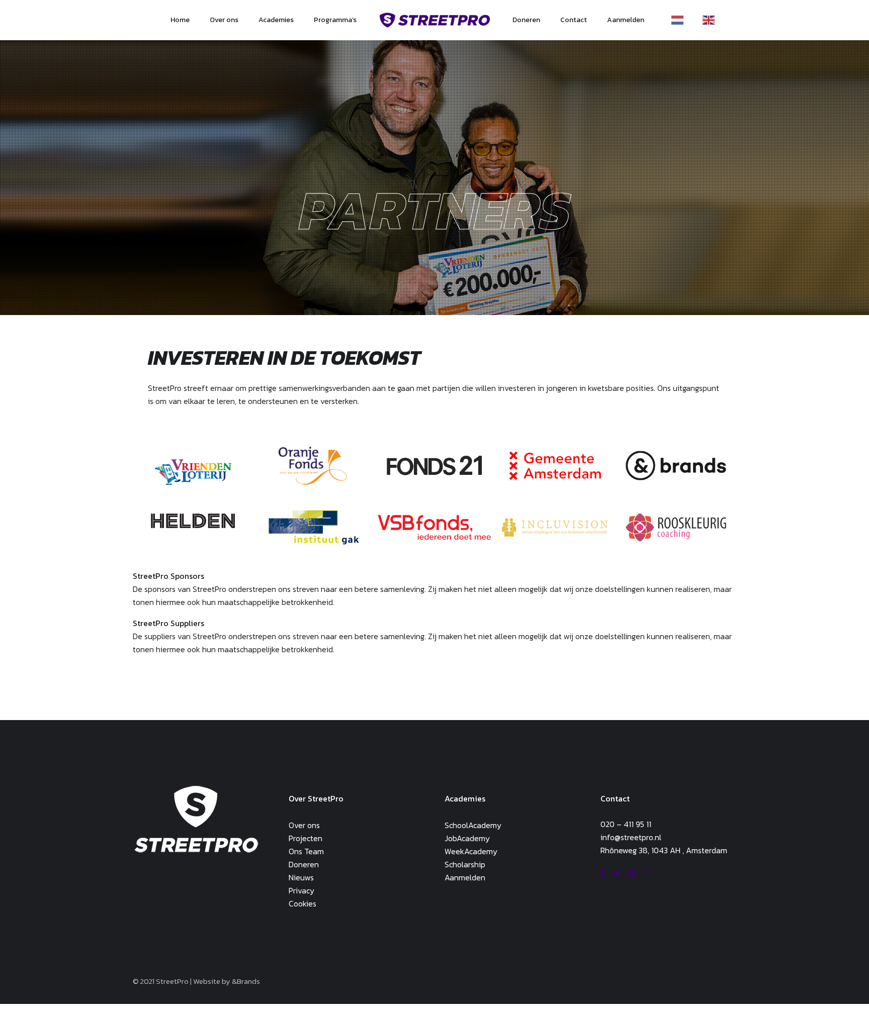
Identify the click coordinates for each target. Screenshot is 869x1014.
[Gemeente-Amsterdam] (555, 465)
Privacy (301, 890)
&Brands (246, 981)
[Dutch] (680, 20)
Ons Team (306, 851)
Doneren (526, 20)
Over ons (224, 20)
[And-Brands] (676, 465)
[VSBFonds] (434, 527)
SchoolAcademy (473, 825)
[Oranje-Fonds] (313, 465)
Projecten (305, 838)
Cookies (302, 903)
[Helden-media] (193, 520)
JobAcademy (467, 838)
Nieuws (301, 877)
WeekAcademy (471, 851)
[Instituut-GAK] (313, 527)
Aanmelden (625, 20)
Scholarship (465, 864)
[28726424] (676, 527)
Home (180, 20)
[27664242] (555, 527)
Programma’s (335, 20)
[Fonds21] (434, 465)
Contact (573, 20)
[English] (711, 20)
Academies (276, 20)
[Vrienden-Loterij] (193, 471)
